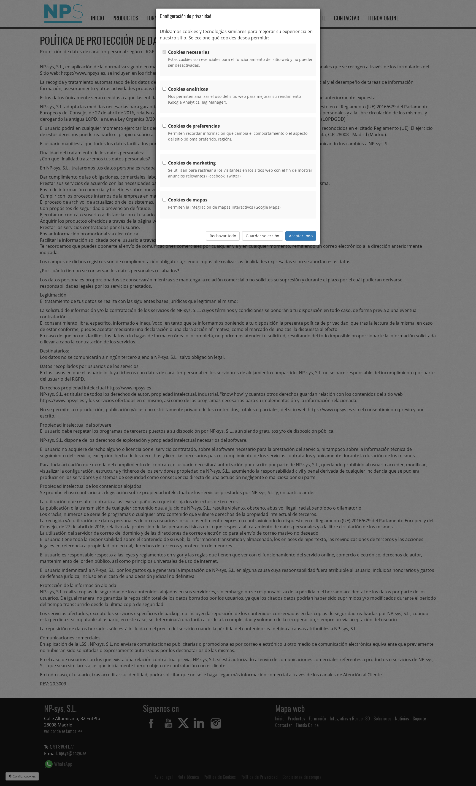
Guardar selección (262, 235)
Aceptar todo (301, 235)
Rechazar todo (223, 235)
